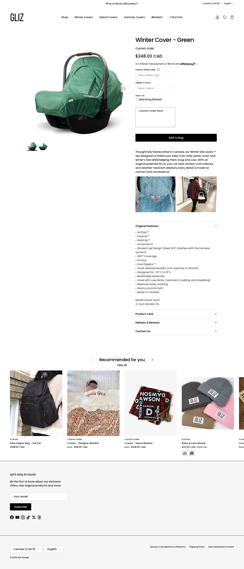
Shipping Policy (196, 546)
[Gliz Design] (17, 17)
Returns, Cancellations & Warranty (168, 546)
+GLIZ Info (175, 17)
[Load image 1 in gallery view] (77, 86)
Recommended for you (122, 359)
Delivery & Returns (147, 322)
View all (122, 365)
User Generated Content (221, 546)
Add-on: (140, 95)
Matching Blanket (150, 99)
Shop (64, 17)
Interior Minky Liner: (145, 69)
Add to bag (176, 137)
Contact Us (142, 331)
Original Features (146, 226)
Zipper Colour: (143, 82)
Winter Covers (84, 17)
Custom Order (144, 48)
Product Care (144, 314)
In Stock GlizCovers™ (125, 3)
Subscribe (20, 507)
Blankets (157, 17)
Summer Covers (134, 17)
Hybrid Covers (108, 17)
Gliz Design (23, 557)
